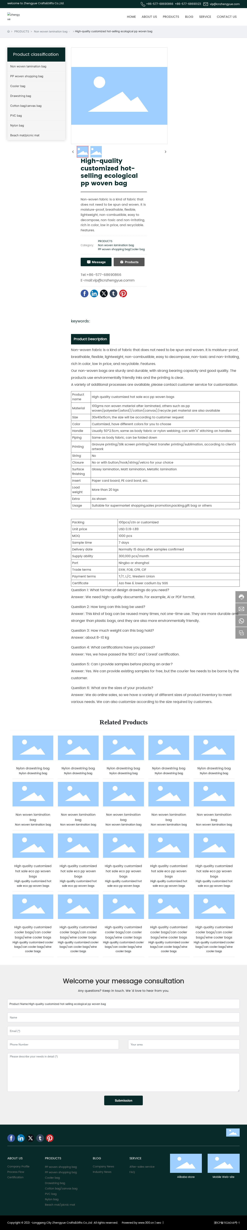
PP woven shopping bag (114, 249)
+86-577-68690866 (159, 4)
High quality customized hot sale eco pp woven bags (33, 871)
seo (158, 1223)
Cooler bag (137, 249)
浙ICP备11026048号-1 (227, 1222)
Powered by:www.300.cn (137, 1223)
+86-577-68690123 (188, 4)
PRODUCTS (21, 31)
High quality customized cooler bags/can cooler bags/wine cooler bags (33, 932)
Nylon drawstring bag (33, 768)
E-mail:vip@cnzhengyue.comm (107, 280)
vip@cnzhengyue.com (225, 4)
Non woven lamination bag (51, 31)
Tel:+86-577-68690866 (101, 275)
